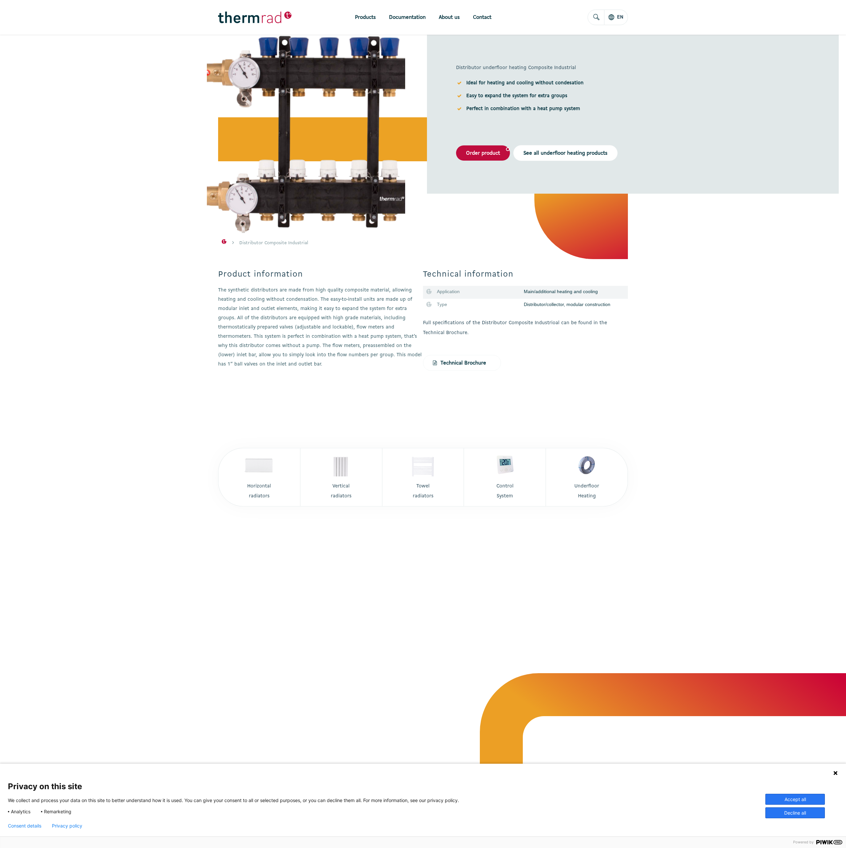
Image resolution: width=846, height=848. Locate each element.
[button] (483, 153)
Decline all (795, 813)
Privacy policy (67, 826)
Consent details (24, 826)
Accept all (795, 799)
